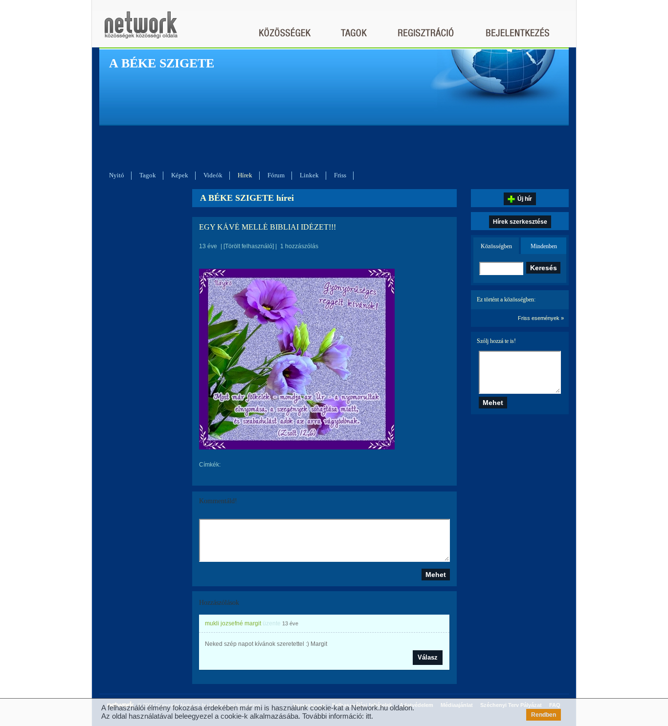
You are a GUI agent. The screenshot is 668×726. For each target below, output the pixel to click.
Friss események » (541, 318)
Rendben (543, 714)
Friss (340, 175)
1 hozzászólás (299, 246)
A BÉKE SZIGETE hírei (247, 198)
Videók (213, 175)
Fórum (276, 175)
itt (368, 716)
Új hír (524, 198)
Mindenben (544, 246)
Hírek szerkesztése (520, 221)
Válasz (428, 657)
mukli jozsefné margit (233, 623)
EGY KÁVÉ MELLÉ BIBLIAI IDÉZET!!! (267, 227)
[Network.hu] (141, 29)
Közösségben (496, 246)
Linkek (309, 175)
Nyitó (116, 175)
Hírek (245, 175)
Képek (179, 175)
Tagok (147, 175)
